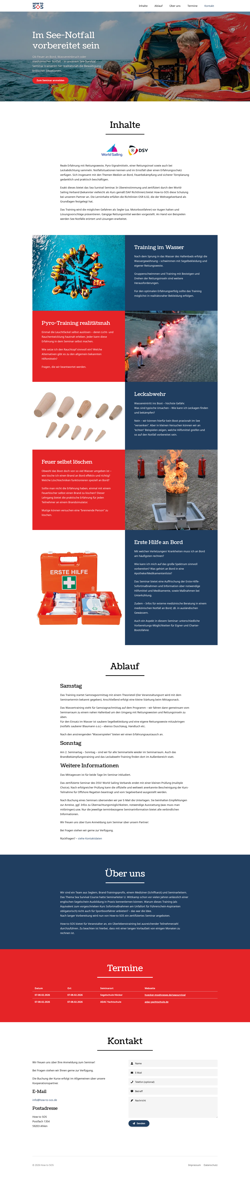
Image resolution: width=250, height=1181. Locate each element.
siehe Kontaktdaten (90, 838)
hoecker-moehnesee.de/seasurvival (165, 995)
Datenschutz (211, 1165)
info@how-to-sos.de (44, 1100)
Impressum (194, 1165)
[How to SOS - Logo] (38, 5)
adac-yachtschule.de (156, 1001)
